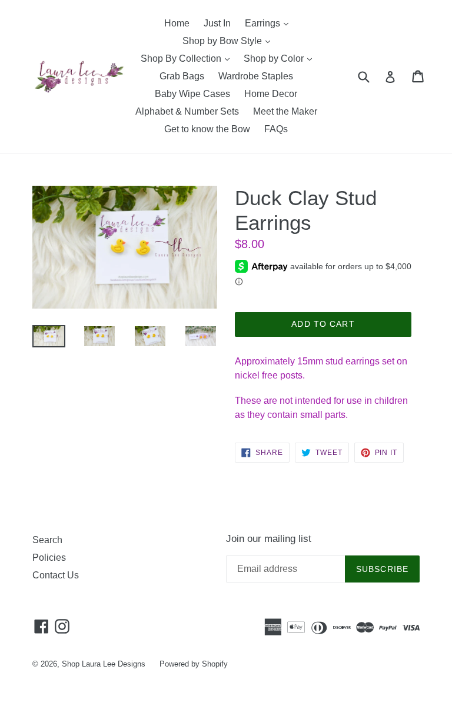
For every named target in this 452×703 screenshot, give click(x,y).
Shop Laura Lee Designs (103, 664)
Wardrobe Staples (255, 76)
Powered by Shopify (193, 664)
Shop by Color (281, 58)
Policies (49, 558)
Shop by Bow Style (229, 40)
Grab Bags (181, 76)
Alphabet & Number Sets (187, 111)
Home (177, 23)
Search (47, 540)
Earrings (269, 23)
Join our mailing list (268, 538)
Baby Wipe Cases (192, 94)
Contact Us (55, 575)
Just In (217, 23)
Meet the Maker (285, 111)
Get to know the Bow (207, 129)
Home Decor (270, 94)
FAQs (276, 129)
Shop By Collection (188, 58)
